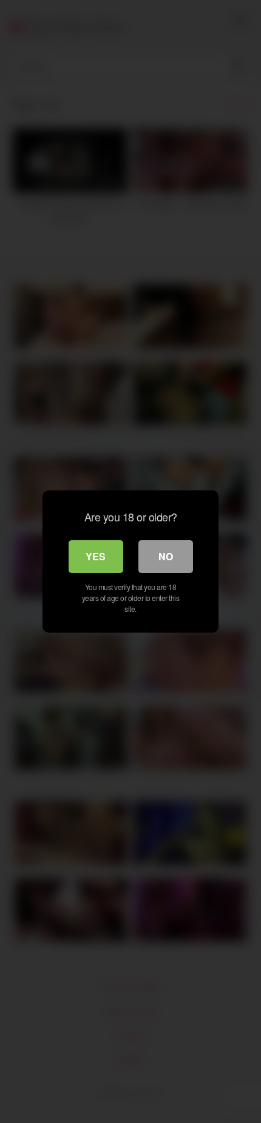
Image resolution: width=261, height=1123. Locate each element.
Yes (96, 556)
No (165, 556)
